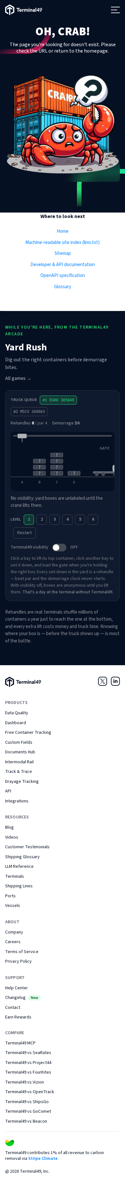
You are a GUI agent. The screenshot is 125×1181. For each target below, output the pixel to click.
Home (63, 231)
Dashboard (15, 723)
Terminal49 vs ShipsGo (27, 1102)
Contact (12, 1007)
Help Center (16, 988)
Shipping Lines (19, 886)
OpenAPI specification (62, 275)
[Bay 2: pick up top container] (39, 461)
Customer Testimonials (27, 847)
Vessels (12, 905)
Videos (11, 837)
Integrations (17, 801)
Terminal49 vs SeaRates (28, 1053)
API (8, 791)
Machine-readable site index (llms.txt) (62, 242)
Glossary (62, 286)
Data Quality (16, 713)
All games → (18, 378)
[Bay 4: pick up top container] (74, 461)
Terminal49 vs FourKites (28, 1072)
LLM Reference (19, 866)
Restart (24, 533)
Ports (10, 896)
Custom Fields (18, 742)
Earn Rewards (18, 1017)
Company (14, 932)
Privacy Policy (18, 961)
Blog (9, 827)
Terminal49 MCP (20, 1043)
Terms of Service (21, 952)
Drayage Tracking (22, 781)
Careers (13, 942)
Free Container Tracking (28, 732)
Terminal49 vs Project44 (28, 1063)
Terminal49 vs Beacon (26, 1121)
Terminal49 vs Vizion (24, 1082)
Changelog (21, 997)
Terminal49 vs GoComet (28, 1111)
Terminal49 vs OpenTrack (29, 1092)
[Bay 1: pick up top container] (22, 461)
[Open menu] (115, 10)
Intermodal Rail (19, 762)
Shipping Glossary (22, 857)
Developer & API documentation (62, 264)
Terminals (14, 876)
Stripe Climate (43, 1158)
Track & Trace (18, 771)
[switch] (59, 547)
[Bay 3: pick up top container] (57, 461)
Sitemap (62, 253)
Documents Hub (20, 752)
